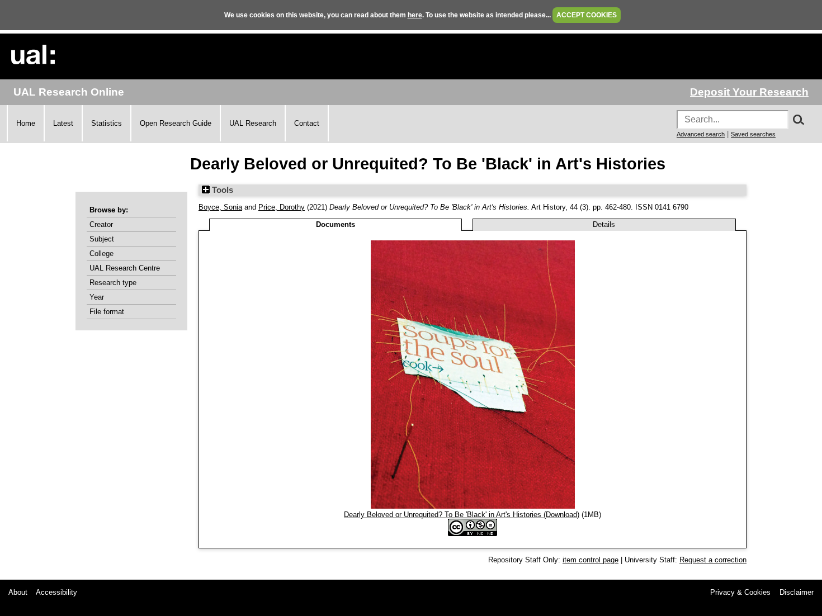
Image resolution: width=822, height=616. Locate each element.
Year (96, 297)
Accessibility (56, 592)
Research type (112, 282)
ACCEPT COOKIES (586, 15)
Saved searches (753, 134)
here (415, 15)
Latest (63, 123)
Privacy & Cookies (740, 592)
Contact (306, 123)
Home (25, 123)
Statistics (106, 123)
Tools (221, 190)
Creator (101, 224)
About (17, 592)
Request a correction (713, 560)
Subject (101, 239)
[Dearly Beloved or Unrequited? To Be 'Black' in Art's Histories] (473, 506)
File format (106, 311)
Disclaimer (797, 592)
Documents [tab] (335, 224)
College (101, 253)
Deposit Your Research (749, 92)
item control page (590, 560)
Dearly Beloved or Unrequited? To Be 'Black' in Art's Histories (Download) (461, 514)
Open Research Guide (175, 123)
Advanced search (701, 134)
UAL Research (252, 123)
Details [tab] (604, 224)
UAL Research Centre (124, 268)
